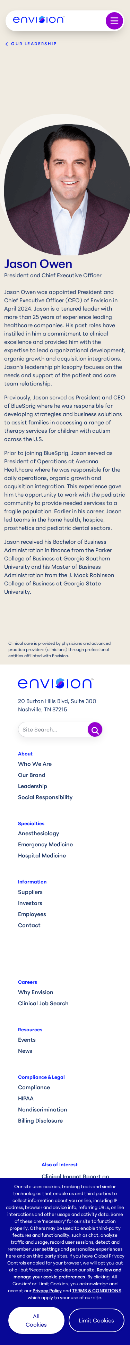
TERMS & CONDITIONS (96, 1290)
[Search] (95, 729)
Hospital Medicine (42, 855)
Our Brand (31, 774)
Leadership (32, 786)
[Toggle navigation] (114, 20)
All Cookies (36, 1320)
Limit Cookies (96, 1320)
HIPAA (26, 1098)
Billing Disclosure (40, 1120)
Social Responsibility (45, 797)
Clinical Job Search (43, 1003)
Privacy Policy (47, 1290)
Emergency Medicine (45, 844)
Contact (29, 925)
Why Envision (35, 992)
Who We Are (35, 763)
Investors (30, 902)
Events (27, 1039)
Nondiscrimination (42, 1109)
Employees (32, 914)
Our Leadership (33, 43)
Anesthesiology (38, 833)
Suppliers (30, 891)
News (25, 1050)
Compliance (34, 1087)
